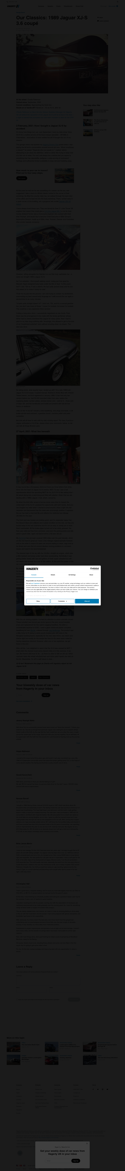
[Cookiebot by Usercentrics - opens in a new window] (91, 569)
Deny (38, 601)
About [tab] (91, 575)
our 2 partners (35, 583)
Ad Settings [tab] (72, 575)
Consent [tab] (33, 575)
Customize (61, 601)
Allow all (87, 601)
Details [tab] (53, 575)
